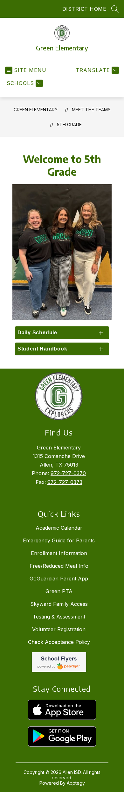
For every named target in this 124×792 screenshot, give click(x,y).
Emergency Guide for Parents (59, 540)
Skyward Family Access (59, 604)
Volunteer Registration (59, 629)
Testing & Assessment (59, 616)
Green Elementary (36, 109)
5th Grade (69, 124)
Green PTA (58, 591)
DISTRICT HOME (84, 9)
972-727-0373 (64, 482)
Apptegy (76, 783)
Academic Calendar (59, 528)
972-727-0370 (68, 473)
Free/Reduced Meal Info (59, 566)
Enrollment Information (59, 553)
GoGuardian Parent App (59, 578)
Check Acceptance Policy (59, 642)
